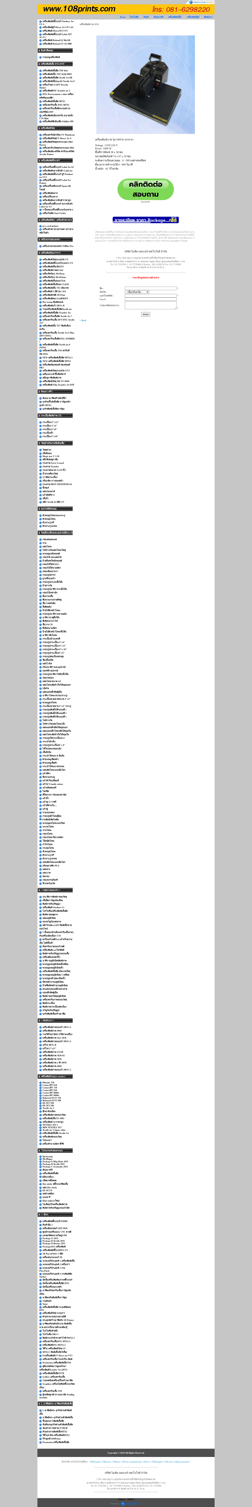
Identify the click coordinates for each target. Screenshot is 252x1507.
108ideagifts (157, 1462)
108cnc (146, 1462)
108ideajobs (95, 1462)
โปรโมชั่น (134, 17)
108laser (116, 1462)
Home (123, 17)
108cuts (125, 1462)
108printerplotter (182, 1462)
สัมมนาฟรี (158, 17)
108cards (168, 1462)
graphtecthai (136, 1462)
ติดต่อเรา (208, 17)
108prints (106, 1462)
